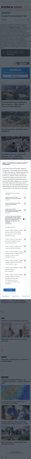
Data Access (15, 296)
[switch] (24, 198)
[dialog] (15, 229)
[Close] (27, 163)
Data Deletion (5, 296)
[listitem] (15, 194)
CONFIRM (9, 289)
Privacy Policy (25, 296)
